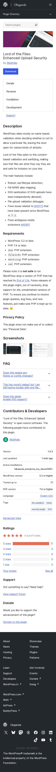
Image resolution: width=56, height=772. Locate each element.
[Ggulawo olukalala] (51, 4)
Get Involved (37, 667)
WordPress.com (13, 694)
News (6, 646)
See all (49, 570)
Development (14, 107)
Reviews (11, 91)
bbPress (9, 705)
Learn (6, 667)
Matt (7, 699)
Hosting (7, 652)
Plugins (33, 652)
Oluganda (15, 724)
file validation (38, 503)
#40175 (38, 206)
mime (49, 503)
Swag (34, 684)
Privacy (7, 657)
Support (10, 115)
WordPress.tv (12, 684)
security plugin (38, 509)
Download (10, 71)
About (6, 641)
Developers (9, 678)
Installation (12, 99)
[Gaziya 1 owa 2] (22, 347)
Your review (9, 570)
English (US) (46, 495)
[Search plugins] (36, 25)
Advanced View (12, 518)
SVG (50, 509)
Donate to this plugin (15, 622)
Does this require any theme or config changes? (18, 374)
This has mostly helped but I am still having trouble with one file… (21, 386)
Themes (34, 646)
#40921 (25, 224)
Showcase (36, 641)
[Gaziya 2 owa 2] (48, 347)
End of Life (23, 280)
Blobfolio (12, 62)
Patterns (34, 657)
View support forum (14, 594)
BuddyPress (11, 710)
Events (33, 673)
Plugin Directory (11, 14)
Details (10, 83)
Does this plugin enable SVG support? (15, 398)
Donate (35, 678)
